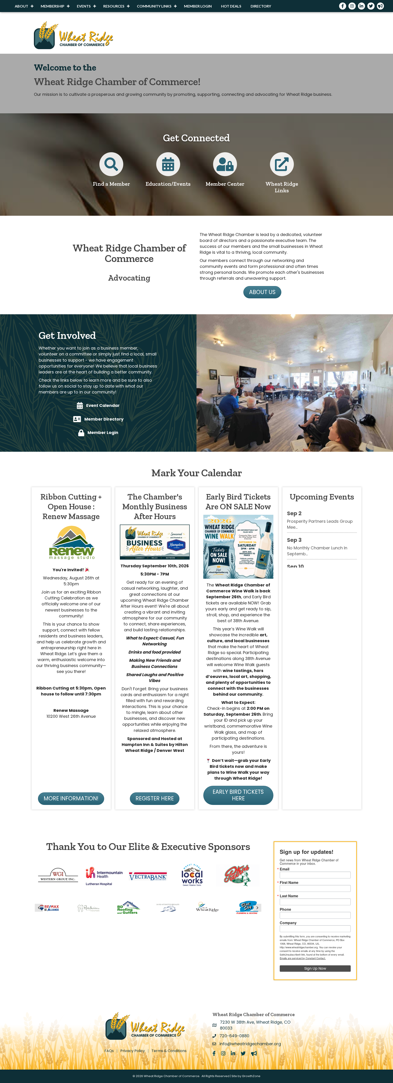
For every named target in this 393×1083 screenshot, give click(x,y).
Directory (261, 6)
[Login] (225, 168)
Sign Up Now (315, 968)
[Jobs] (282, 168)
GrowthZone (251, 1076)
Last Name (289, 896)
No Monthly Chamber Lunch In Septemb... (317, 529)
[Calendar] (168, 168)
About (21, 6)
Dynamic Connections (309, 552)
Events (84, 6)
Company (288, 923)
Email (284, 869)
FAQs (109, 1051)
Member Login (198, 6)
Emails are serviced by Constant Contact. (303, 958)
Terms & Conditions (168, 1051)
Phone (285, 909)
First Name (289, 882)
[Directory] (111, 168)
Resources (113, 6)
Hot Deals (231, 6)
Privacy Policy (132, 1051)
